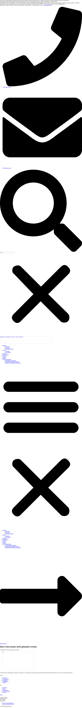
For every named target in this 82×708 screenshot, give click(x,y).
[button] (41, 211)
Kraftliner (4, 353)
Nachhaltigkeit (5, 354)
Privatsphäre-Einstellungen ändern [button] (12, 361)
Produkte (4, 345)
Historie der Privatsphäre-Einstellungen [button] (13, 362)
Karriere (4, 357)
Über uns (4, 356)
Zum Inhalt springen (48, 5)
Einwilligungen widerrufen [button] (10, 360)
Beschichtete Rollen (9, 349)
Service (4, 350)
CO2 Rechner (8, 352)
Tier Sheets (7, 347)
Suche (1, 252)
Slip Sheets (7, 346)
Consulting (7, 351)
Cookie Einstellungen (7, 359)
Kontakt (4, 358)
